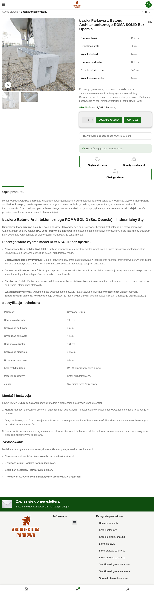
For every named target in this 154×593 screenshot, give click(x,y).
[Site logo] (77, 4)
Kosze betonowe (108, 530)
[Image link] (26, 526)
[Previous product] (143, 12)
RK (150, 22)
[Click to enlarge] (8, 85)
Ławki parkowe (107, 544)
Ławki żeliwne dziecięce (112, 557)
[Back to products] (146, 12)
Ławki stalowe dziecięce (112, 550)
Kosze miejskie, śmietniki (112, 537)
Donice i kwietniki (108, 523)
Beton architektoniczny (34, 11)
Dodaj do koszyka (109, 120)
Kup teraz (132, 120)
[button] (74, 522)
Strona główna (10, 11)
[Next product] (150, 12)
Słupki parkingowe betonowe (114, 564)
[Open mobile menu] (4, 4)
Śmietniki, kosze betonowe (113, 578)
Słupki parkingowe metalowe (114, 571)
